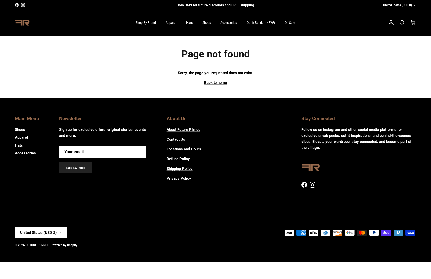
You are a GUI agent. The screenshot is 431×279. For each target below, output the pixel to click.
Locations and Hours (184, 149)
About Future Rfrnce (183, 129)
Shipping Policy (180, 168)
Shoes (206, 23)
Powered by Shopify (64, 245)
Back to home (215, 82)
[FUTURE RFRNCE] (22, 22)
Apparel (171, 23)
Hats (189, 23)
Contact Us (176, 139)
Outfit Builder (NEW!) (261, 23)
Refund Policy (178, 159)
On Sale (290, 23)
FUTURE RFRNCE (37, 245)
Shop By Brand (146, 23)
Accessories (228, 23)
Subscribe (75, 168)
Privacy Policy (179, 178)
